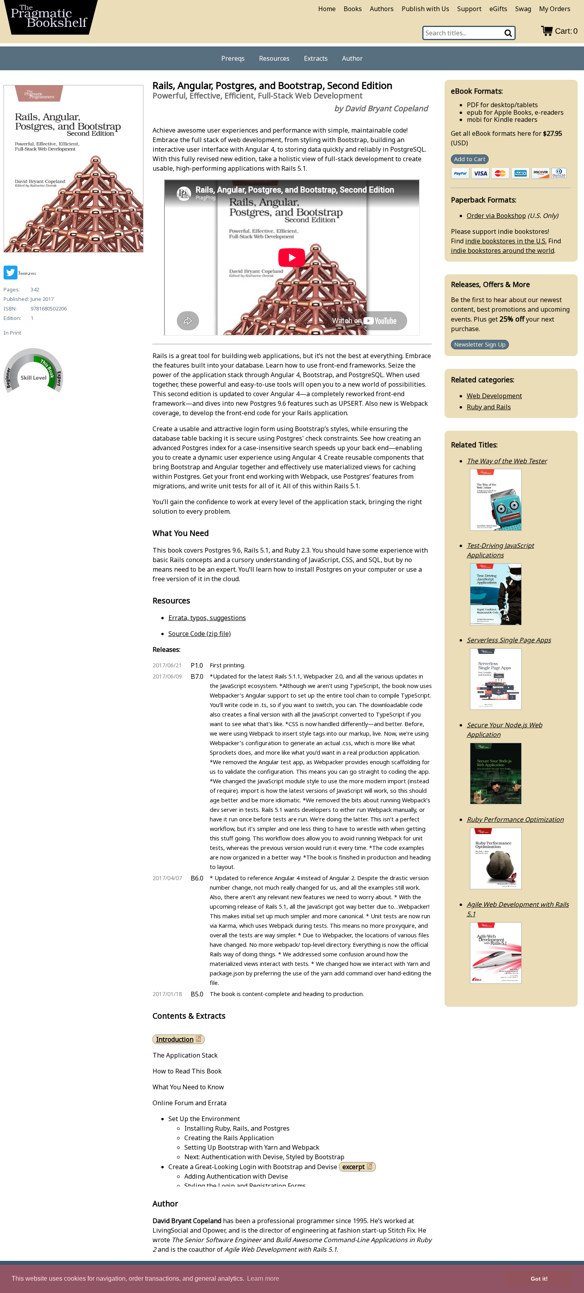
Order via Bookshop (496, 215)
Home (327, 8)
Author (352, 58)
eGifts (498, 8)
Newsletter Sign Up (480, 345)
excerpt (353, 1166)
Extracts (316, 58)
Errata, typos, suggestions (207, 617)
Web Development (494, 395)
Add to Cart (469, 159)
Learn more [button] (263, 1278)
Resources (274, 58)
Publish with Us (425, 8)
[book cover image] (73, 170)
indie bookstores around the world (502, 250)
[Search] (509, 33)
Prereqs (233, 58)
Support (469, 8)
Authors (382, 8)
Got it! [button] (539, 1279)
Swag (523, 8)
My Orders (554, 8)
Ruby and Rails (489, 407)
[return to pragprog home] (51, 20)
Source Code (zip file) (199, 633)
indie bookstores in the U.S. (506, 241)
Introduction (174, 1039)
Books (353, 8)
